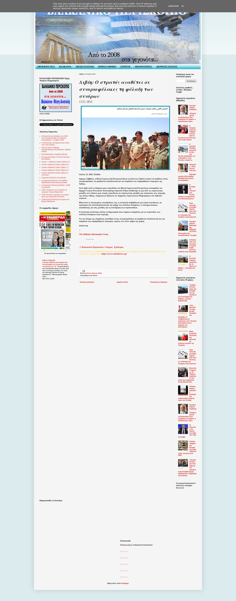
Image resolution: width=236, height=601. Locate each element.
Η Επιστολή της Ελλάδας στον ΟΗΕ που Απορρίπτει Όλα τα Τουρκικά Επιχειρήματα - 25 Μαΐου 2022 (55, 138)
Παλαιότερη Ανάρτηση (158, 282)
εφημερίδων (62, 253)
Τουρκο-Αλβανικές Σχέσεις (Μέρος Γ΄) (55, 167)
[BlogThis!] (83, 101)
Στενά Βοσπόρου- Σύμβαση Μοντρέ (54, 154)
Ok (182, 6)
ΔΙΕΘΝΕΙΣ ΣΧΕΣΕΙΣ (166, 66)
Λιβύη (100, 273)
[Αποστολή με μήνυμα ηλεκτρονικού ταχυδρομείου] (80, 101)
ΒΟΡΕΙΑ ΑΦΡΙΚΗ (107, 66)
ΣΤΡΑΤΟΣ (125, 66)
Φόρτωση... (124, 551)
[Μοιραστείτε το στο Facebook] (88, 101)
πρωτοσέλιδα (50, 253)
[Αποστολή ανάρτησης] (83, 271)
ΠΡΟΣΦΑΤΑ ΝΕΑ (46, 66)
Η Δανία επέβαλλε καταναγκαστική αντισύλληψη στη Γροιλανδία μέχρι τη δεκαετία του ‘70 (55, 264)
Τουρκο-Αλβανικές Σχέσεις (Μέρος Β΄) (55, 165)
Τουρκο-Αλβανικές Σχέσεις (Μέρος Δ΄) (55, 170)
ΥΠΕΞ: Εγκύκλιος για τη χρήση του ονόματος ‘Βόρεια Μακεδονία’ (54, 191)
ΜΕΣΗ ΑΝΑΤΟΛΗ (85, 66)
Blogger (126, 583)
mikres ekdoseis (48, 260)
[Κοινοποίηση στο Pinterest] (91, 101)
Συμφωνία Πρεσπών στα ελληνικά (54, 178)
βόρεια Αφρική (91, 273)
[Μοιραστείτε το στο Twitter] (86, 101)
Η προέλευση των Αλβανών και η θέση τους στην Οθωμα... (55, 144)
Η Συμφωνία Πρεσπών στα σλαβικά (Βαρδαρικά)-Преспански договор (54, 181)
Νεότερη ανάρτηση (87, 282)
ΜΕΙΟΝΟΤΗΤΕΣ (143, 66)
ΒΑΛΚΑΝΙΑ (65, 66)
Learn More (173, 6)
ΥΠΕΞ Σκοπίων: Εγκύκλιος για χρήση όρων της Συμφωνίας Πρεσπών (55, 196)
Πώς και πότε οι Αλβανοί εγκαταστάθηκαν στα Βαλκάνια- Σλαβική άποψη (56, 150)
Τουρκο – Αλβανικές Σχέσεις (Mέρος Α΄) (56, 162)
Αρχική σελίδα (122, 282)
